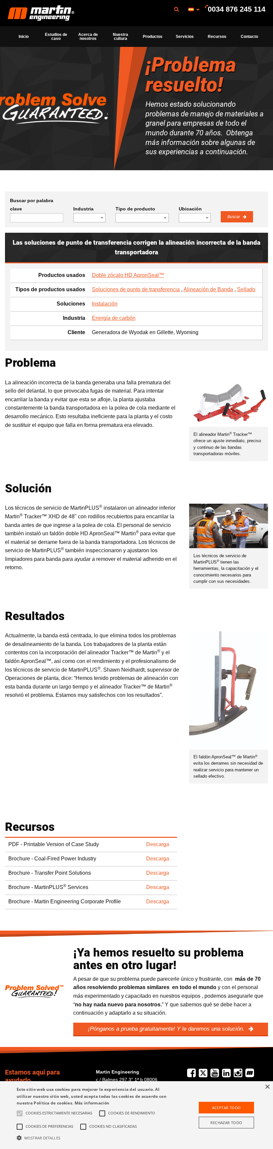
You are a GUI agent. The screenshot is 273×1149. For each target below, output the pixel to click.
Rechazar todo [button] (226, 1122)
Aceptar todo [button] (226, 1107)
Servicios (185, 36)
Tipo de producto (135, 208)
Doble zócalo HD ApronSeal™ (128, 275)
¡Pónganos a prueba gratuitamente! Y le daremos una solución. (167, 1029)
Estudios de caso (56, 36)
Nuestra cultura (120, 36)
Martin (41, 13)
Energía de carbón (114, 318)
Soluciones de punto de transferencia (136, 289)
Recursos (217, 36)
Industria (83, 208)
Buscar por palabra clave (31, 204)
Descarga (157, 844)
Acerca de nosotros (88, 36)
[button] (94, 1137)
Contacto (249, 36)
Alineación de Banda (208, 289)
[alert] (136, 1115)
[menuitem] (41, 13)
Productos (152, 36)
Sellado (246, 289)
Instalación (105, 304)
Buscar (234, 216)
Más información (92, 1103)
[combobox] (89, 217)
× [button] (267, 1087)
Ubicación (190, 208)
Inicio (24, 36)
